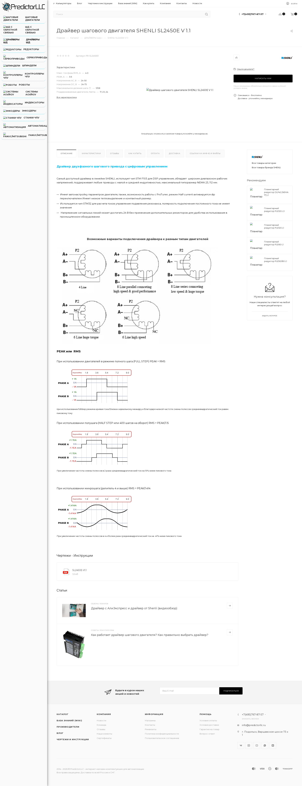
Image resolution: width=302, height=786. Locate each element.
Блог (60, 733)
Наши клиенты (104, 733)
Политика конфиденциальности (162, 733)
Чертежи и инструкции (73, 739)
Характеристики (91, 153)
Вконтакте (240, 745)
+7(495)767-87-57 (252, 14)
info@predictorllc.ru (254, 725)
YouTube (256, 745)
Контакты (150, 725)
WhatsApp (264, 745)
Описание (66, 153)
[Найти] (206, 14)
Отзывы (114, 153)
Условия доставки (209, 725)
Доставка (174, 153)
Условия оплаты (208, 720)
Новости (101, 720)
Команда (101, 725)
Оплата (155, 153)
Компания (104, 714)
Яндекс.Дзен (272, 745)
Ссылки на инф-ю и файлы (205, 153)
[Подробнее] (230, 606)
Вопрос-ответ (207, 733)
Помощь (206, 714)
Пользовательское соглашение (162, 738)
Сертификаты (104, 738)
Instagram (248, 745)
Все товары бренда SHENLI (266, 167)
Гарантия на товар (209, 729)
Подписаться (231, 691)
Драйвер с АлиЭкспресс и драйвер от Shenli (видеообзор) (134, 608)
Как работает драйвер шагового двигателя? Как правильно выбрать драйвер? (149, 635)
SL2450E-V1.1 (79, 570)
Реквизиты (150, 729)
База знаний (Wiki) (69, 720)
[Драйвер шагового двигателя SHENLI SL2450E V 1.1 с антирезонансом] (179, 90)
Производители (68, 727)
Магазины (150, 720)
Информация (154, 714)
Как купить (135, 153)
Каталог (62, 714)
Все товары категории (264, 163)
